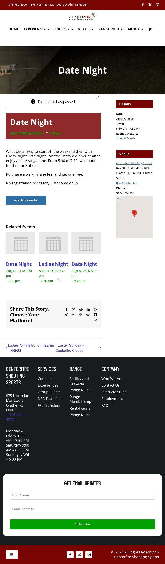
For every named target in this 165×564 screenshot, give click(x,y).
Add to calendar (26, 200)
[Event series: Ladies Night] (58, 280)
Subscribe (82, 524)
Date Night (18, 264)
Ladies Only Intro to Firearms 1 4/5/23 (31, 347)
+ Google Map (128, 183)
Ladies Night (53, 264)
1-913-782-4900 (15, 416)
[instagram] (88, 554)
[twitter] (79, 554)
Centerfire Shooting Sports (134, 163)
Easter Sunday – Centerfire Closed (69, 347)
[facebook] (70, 554)
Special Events (125, 138)
